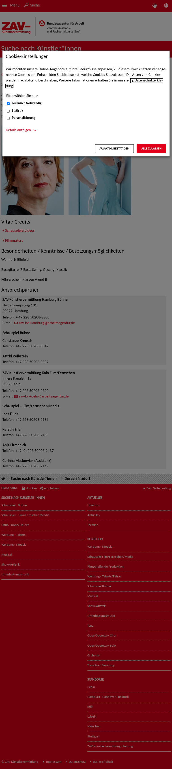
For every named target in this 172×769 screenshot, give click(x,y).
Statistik (17, 111)
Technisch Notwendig (26, 103)
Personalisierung (23, 118)
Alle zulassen (151, 148)
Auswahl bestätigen (114, 148)
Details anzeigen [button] (18, 130)
